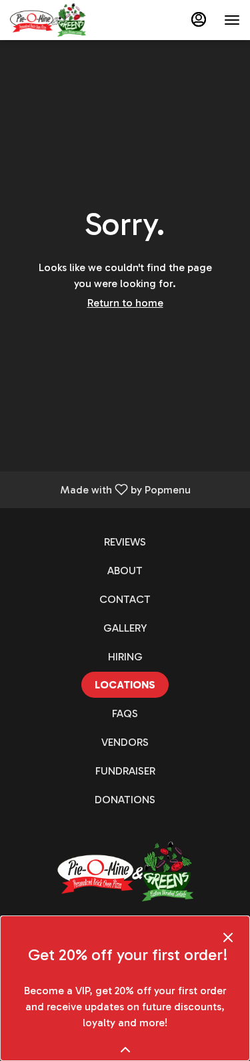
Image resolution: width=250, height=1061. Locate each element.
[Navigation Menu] (232, 20)
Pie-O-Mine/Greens (125, 871)
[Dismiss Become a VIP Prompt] (228, 937)
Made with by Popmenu (100, 489)
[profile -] (199, 19)
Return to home (125, 302)
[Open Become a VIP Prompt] (125, 1050)
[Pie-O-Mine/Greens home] (70, 20)
